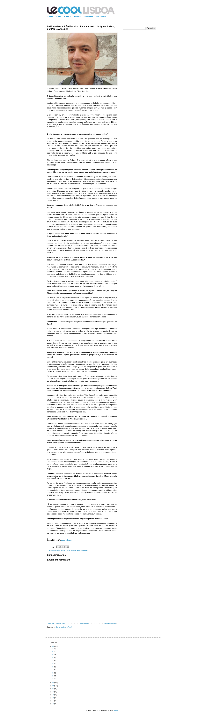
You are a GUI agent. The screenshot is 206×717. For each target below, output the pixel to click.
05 (53, 667)
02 (53, 676)
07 (53, 661)
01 (53, 679)
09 (53, 655)
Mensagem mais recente (56, 623)
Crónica (67, 17)
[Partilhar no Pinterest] (68, 547)
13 (53, 646)
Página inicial (84, 623)
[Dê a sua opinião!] (60, 547)
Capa (58, 17)
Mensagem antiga (110, 623)
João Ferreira (60, 550)
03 (53, 673)
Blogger (116, 710)
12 (53, 682)
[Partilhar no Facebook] (65, 547)
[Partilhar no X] (62, 547)
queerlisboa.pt (66, 540)
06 (53, 664)
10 (53, 652)
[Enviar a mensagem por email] (57, 547)
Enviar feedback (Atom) (64, 627)
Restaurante (101, 17)
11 (53, 649)
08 (53, 658)
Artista (50, 17)
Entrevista (89, 17)
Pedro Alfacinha (71, 550)
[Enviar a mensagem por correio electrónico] (53, 547)
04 (53, 670)
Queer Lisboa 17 (82, 550)
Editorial (77, 17)
